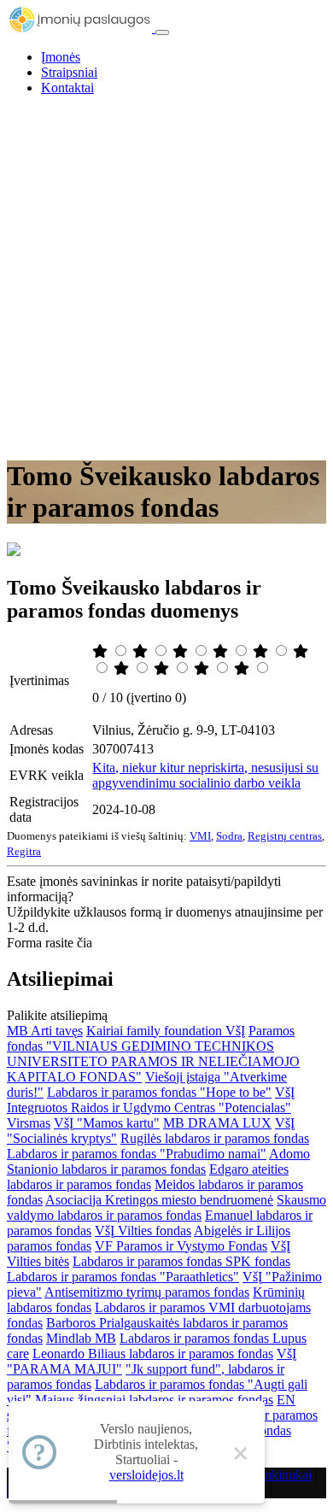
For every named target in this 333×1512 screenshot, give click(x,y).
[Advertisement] (166, 275)
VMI (200, 835)
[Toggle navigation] (162, 32)
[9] (203, 668)
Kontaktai (67, 87)
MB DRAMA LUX (217, 1123)
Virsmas (28, 1123)
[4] (222, 651)
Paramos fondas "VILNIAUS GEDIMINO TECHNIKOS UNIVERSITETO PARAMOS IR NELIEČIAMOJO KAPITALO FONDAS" (153, 1053)
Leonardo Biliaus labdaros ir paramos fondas (152, 1353)
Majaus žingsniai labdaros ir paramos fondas (154, 1399)
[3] (181, 651)
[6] (300, 651)
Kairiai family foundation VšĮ (165, 1030)
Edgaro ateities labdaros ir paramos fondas (148, 1177)
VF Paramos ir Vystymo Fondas (181, 1246)
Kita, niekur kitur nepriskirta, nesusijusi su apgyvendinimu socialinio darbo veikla (205, 775)
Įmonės (60, 57)
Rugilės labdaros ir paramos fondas (214, 1138)
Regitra (24, 851)
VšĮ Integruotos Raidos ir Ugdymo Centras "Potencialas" (151, 1100)
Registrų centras (285, 835)
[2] (141, 651)
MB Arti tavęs (45, 1030)
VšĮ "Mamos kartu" (107, 1123)
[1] (101, 651)
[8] (163, 668)
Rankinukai (280, 1475)
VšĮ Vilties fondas (143, 1230)
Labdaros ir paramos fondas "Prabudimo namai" (136, 1153)
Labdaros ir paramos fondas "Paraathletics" (123, 1276)
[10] (243, 668)
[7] (123, 668)
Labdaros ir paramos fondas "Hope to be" (159, 1092)
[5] (262, 651)
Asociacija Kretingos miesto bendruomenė (159, 1200)
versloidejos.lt (146, 1475)
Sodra (229, 835)
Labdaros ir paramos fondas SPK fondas (181, 1261)
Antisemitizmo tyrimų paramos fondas (146, 1292)
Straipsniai (69, 72)
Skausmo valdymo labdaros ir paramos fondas (166, 1207)
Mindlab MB (81, 1338)
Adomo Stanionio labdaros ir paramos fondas (158, 1161)
